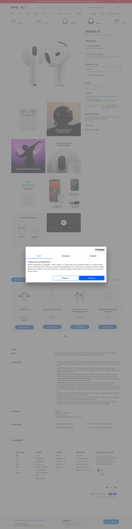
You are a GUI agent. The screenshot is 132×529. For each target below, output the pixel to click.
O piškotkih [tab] (93, 256)
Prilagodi (65, 278)
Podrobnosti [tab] (66, 256)
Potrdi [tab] (39, 256)
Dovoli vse (91, 278)
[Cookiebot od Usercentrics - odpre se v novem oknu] (96, 250)
